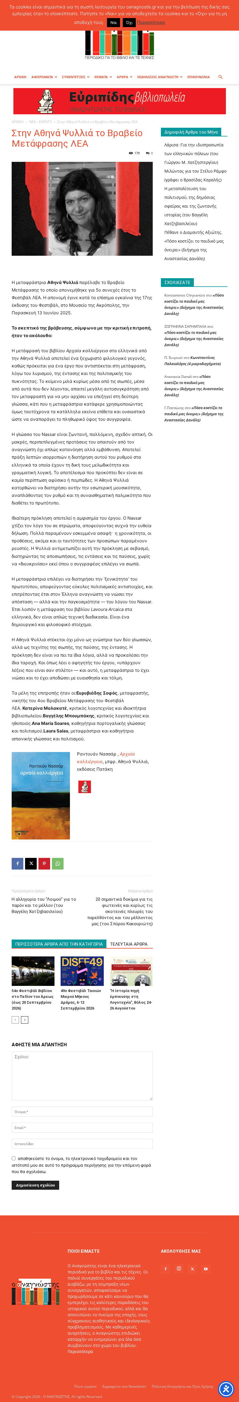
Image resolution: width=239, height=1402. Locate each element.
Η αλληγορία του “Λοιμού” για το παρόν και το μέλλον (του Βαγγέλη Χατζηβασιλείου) (44, 905)
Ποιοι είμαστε (85, 1386)
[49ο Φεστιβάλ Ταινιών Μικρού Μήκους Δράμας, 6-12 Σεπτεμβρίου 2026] (82, 971)
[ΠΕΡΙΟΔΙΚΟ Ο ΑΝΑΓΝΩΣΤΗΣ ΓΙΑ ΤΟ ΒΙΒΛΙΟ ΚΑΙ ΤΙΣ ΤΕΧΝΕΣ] (119, 39)
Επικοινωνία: (81, 1363)
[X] (31, 864)
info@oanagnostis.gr (114, 1363)
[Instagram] (179, 1268)
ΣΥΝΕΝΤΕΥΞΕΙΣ (73, 77)
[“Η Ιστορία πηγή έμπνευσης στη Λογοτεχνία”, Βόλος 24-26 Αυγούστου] (131, 971)
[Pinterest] (44, 864)
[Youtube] (205, 1269)
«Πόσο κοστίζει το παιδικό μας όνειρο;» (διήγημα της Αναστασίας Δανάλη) (194, 249)
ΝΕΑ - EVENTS (40, 121)
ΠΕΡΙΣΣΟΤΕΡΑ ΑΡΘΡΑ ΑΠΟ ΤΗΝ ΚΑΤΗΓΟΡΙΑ (59, 944)
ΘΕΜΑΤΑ (101, 77)
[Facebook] (17, 864)
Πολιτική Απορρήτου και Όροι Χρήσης (182, 1386)
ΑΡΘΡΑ (122, 77)
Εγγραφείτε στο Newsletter (124, 1386)
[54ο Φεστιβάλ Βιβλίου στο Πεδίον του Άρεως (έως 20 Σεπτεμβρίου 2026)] (33, 971)
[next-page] (24, 1020)
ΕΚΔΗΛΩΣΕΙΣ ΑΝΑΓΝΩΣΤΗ (157, 77)
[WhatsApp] (58, 864)
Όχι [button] (129, 22)
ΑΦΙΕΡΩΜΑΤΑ (42, 77)
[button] (220, 77)
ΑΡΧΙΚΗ (20, 77)
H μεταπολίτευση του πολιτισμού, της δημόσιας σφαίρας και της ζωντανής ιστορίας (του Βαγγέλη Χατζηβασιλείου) (190, 206)
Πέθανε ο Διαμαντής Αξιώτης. (193, 232)
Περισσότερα (80, 1351)
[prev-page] (15, 1020)
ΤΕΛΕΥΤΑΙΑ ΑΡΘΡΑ (128, 944)
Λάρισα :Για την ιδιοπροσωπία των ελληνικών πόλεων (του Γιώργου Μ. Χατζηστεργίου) (194, 153)
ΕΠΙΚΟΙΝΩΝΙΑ (198, 77)
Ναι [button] (113, 22)
